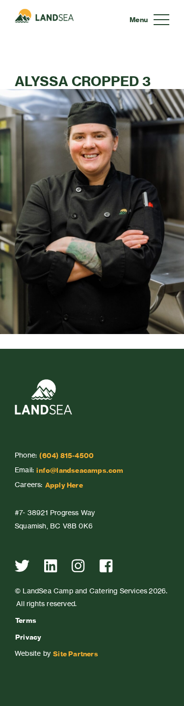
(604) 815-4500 (66, 456)
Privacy (28, 637)
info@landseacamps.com (79, 470)
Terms (25, 620)
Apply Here (64, 485)
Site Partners (75, 654)
